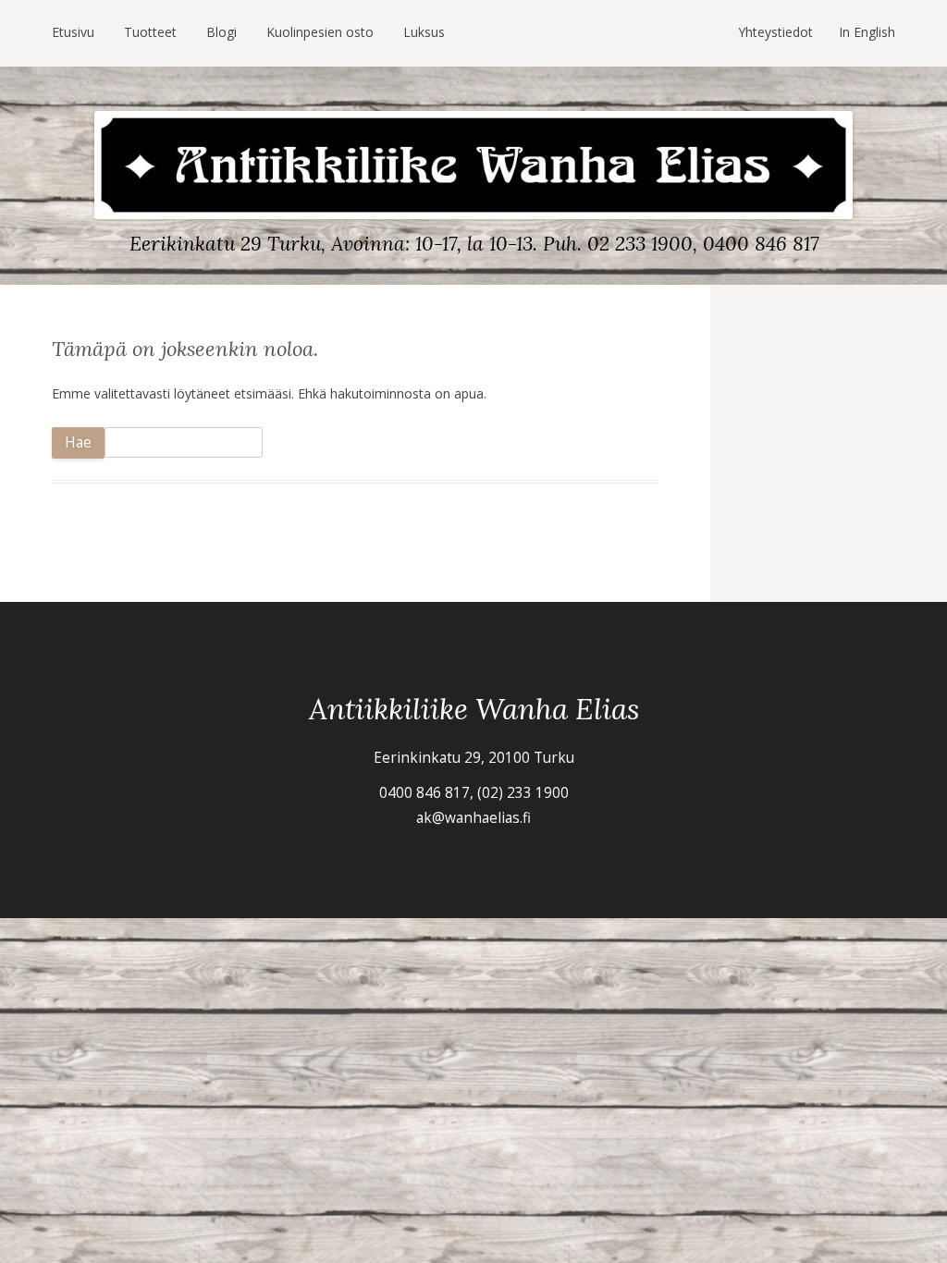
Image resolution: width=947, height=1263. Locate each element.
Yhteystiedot (775, 32)
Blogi (221, 32)
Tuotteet (150, 32)
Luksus (424, 32)
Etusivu (73, 32)
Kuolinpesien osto (320, 32)
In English (867, 32)
